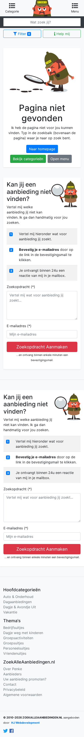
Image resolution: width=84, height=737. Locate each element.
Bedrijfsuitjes (13, 627)
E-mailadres (19, 326)
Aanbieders (12, 674)
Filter (23, 34)
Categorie (12, 11)
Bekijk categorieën (28, 159)
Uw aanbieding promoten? (24, 679)
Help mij (62, 34)
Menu (75, 11)
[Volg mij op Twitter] (5, 731)
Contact (9, 684)
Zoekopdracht (21, 287)
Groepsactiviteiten (18, 638)
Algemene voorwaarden (22, 695)
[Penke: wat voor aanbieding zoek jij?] (42, 2)
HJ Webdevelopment (25, 722)
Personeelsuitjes (16, 648)
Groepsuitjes (13, 643)
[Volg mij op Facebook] (11, 731)
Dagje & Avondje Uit (19, 607)
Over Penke (12, 669)
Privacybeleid (14, 689)
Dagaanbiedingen (17, 602)
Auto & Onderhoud (18, 597)
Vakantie (10, 612)
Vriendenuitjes (14, 653)
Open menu (59, 159)
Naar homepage (42, 149)
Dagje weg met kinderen (23, 633)
